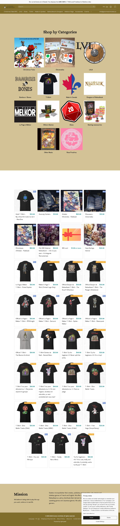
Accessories (79, 11)
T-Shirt (31, 11)
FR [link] (36, 519)
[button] (9, 7)
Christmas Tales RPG (10, 11)
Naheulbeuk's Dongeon (55, 11)
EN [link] (39, 519)
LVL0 (20, 11)
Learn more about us (88, 513)
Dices (25, 11)
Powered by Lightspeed (60, 521)
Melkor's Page (69, 11)
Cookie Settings (77, 519)
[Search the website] (94, 7)
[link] (100, 521)
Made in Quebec (40, 11)
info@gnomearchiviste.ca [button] (107, 11)
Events (86, 11)
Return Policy (61, 519)
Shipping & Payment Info (48, 519)
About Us (69, 519)
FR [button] (104, 7)
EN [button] (107, 7)
